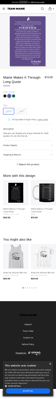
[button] (28, 386)
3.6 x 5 (9, 111)
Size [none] (5, 105)
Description (8, 129)
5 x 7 (21, 111)
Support (28, 324)
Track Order (28, 331)
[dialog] (28, 378)
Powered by (21, 353)
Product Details (10, 145)
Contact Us (28, 337)
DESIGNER (23, 2)
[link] (15, 192)
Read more (22, 383)
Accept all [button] (28, 391)
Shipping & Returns (12, 154)
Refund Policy (28, 344)
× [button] (50, 364)
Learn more (43, 119)
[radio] (8, 111)
